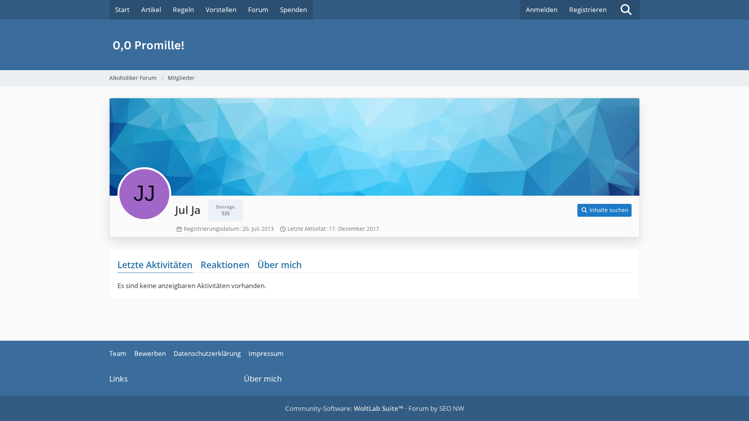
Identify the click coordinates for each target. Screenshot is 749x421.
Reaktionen (225, 264)
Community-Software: (344, 408)
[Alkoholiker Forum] (374, 44)
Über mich (279, 264)
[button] (604, 210)
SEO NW (451, 408)
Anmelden (541, 9)
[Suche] (626, 9)
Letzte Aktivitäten (155, 264)
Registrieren (588, 9)
